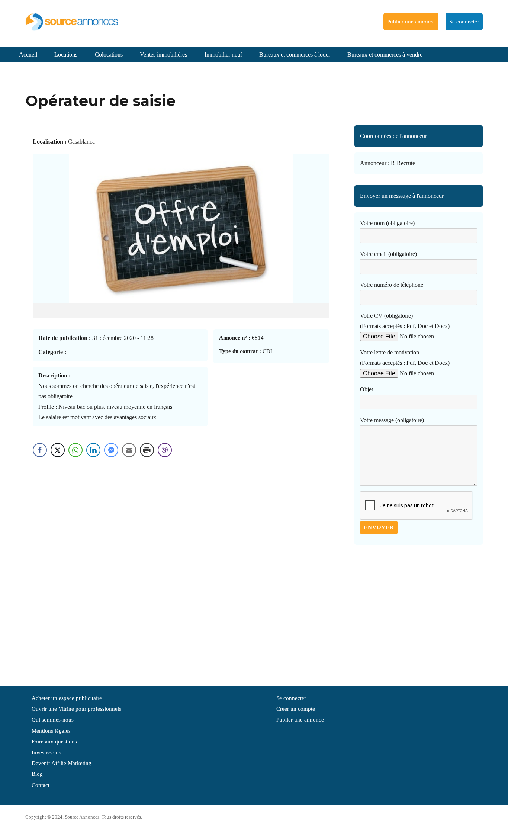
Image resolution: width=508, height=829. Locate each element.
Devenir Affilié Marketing (61, 763)
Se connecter (464, 22)
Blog (37, 774)
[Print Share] (147, 450)
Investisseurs (46, 752)
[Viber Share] (165, 450)
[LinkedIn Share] (93, 450)
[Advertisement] (418, 612)
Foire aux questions (54, 742)
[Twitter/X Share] (58, 450)
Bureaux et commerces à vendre (384, 54)
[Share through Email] (129, 450)
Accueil (28, 54)
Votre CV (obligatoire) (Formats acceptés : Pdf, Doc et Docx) (405, 320)
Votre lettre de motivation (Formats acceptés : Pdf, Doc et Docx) (405, 357)
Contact (40, 785)
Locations (65, 54)
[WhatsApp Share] (75, 450)
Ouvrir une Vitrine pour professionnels (76, 709)
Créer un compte (295, 709)
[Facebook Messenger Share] (111, 450)
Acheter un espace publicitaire (67, 698)
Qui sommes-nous (53, 720)
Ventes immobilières (163, 54)
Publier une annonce (411, 22)
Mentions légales (51, 731)
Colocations (109, 54)
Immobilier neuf (223, 54)
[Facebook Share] (40, 450)
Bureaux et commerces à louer (294, 54)
